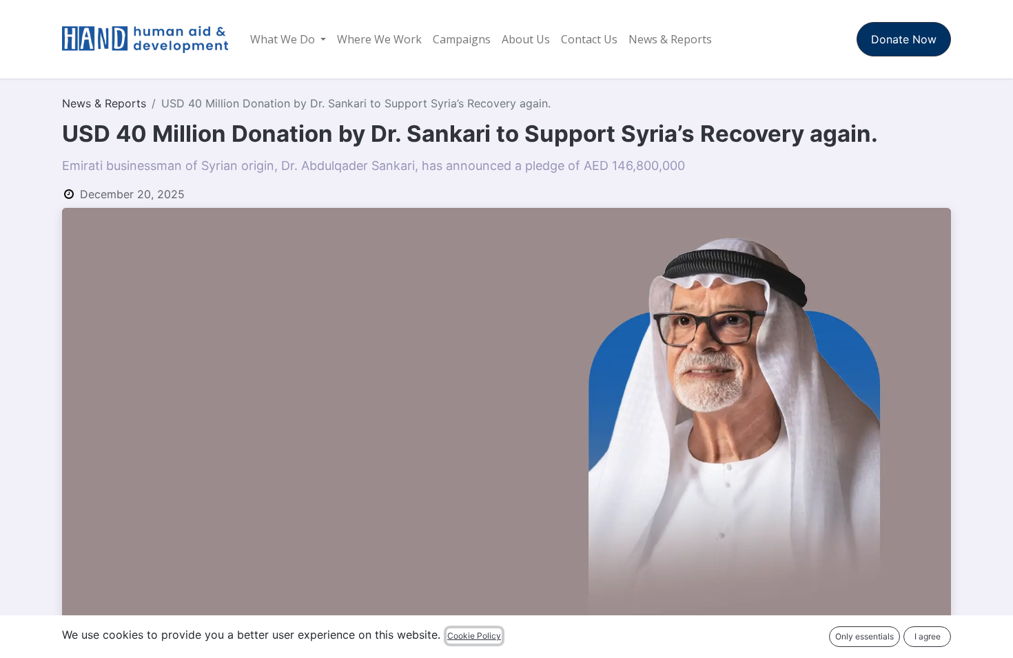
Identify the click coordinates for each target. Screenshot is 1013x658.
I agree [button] (927, 636)
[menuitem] (288, 39)
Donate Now (904, 39)
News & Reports (104, 103)
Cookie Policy (474, 635)
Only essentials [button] (864, 636)
